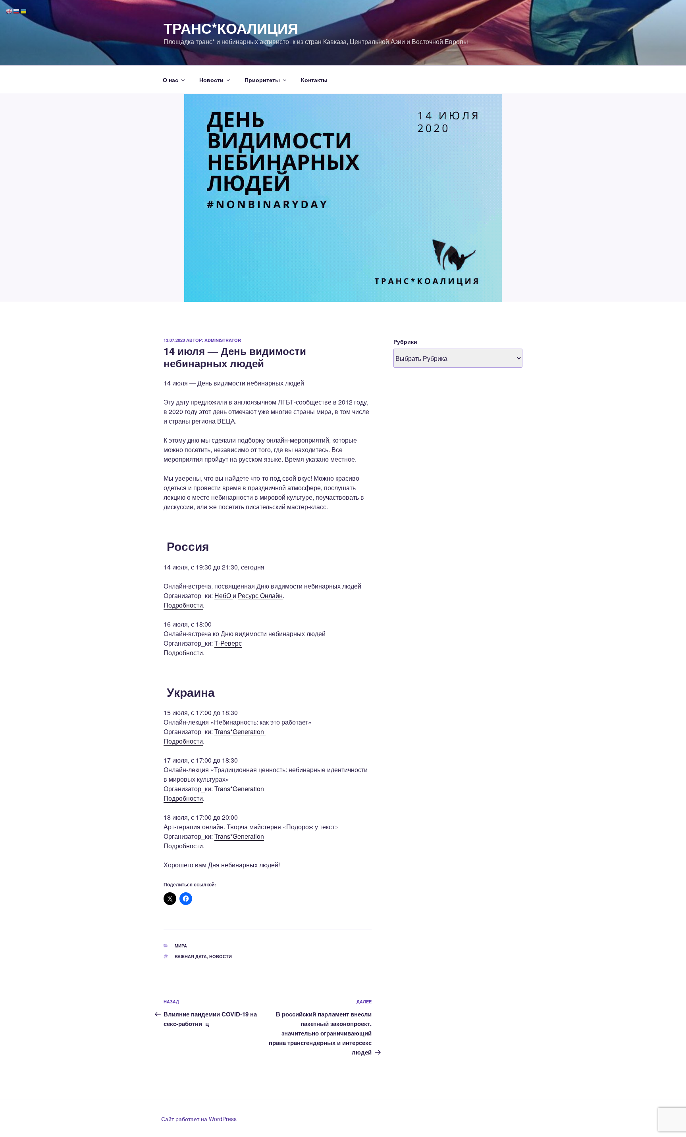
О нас (170, 80)
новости (220, 956)
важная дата (191, 956)
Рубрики (405, 341)
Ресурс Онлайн (260, 595)
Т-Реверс (228, 643)
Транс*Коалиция (231, 27)
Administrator (222, 340)
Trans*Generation (240, 731)
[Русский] (16, 10)
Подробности (183, 605)
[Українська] (23, 10)
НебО (223, 595)
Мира (181, 946)
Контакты (314, 80)
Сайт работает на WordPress (199, 1119)
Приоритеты (262, 80)
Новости (211, 80)
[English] (9, 10)
